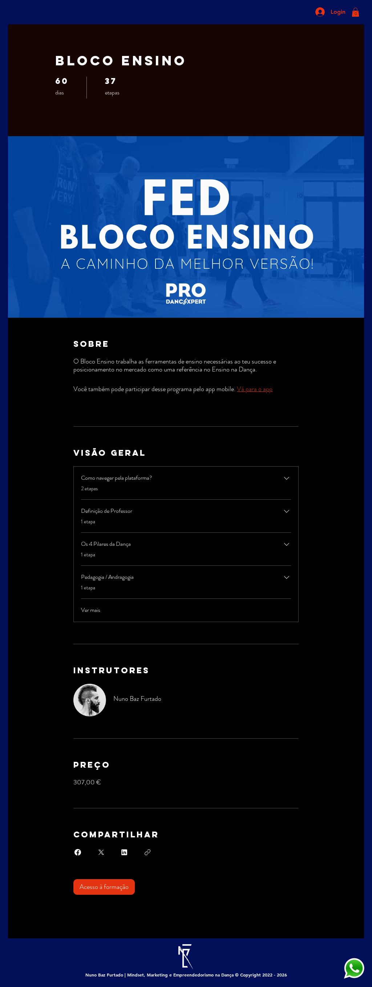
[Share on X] (101, 852)
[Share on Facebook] (77, 852)
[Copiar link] (147, 852)
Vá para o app (254, 389)
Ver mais (90, 610)
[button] (355, 12)
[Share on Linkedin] (124, 852)
